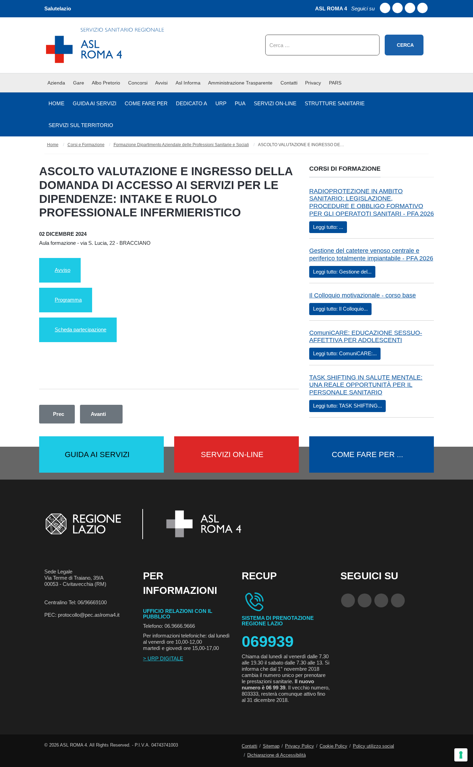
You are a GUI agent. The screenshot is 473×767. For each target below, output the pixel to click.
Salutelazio (57, 8)
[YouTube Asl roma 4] (365, 600)
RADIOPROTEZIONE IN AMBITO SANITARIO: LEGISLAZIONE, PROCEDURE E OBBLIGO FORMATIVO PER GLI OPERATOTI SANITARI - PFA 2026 (371, 202)
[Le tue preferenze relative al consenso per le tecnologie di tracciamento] (460, 754)
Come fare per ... (367, 454)
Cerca (405, 45)
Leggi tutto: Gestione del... (342, 272)
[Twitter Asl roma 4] (410, 8)
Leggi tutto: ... (328, 227)
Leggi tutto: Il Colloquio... (340, 309)
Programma (68, 300)
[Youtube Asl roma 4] (397, 8)
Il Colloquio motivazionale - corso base (362, 295)
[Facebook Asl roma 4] (385, 8)
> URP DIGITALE (163, 658)
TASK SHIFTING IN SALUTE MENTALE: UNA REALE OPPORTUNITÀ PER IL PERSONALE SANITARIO (365, 385)
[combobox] (322, 45)
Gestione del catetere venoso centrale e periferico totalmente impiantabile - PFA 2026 (371, 254)
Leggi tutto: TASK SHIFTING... (347, 406)
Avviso (62, 270)
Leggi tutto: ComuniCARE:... (345, 353)
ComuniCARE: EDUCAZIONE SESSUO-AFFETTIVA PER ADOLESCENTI (365, 336)
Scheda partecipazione (80, 329)
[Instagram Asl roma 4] (422, 8)
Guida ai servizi (97, 454)
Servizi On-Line (232, 454)
